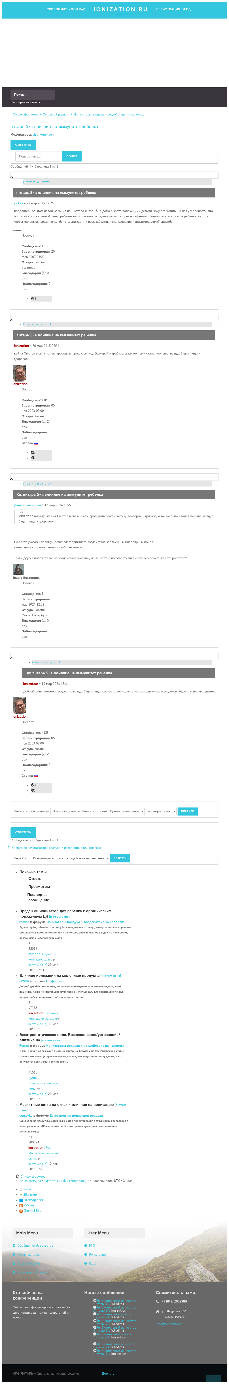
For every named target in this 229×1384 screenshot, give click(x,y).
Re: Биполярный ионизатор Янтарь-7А (114, 1302)
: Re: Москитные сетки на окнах (43, 1153)
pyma (32, 1078)
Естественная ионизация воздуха (76, 1116)
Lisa (35, 134)
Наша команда (30, 1181)
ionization (35, 1013)
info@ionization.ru (169, 1324)
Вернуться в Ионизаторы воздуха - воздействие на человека (56, 848)
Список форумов (25, 114)
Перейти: (20, 858)
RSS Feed (29, 1205)
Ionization (21, 346)
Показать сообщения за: (32, 811)
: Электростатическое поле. (43, 1083)
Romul (24, 1046)
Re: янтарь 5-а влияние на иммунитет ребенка (59, 494)
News (27, 1189)
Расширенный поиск (25, 102)
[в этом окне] (59, 916)
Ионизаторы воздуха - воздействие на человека (109, 114)
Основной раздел (55, 114)
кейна (18, 203)
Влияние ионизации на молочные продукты (59, 975)
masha (24, 922)
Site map (30, 1195)
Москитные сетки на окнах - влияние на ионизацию (66, 1105)
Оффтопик (54, 981)
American (47, 134)
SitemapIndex (33, 1200)
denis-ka (25, 1116)
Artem (24, 981)
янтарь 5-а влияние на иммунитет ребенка (54, 126)
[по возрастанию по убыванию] (172, 811)
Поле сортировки (95, 811)
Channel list (32, 1211)
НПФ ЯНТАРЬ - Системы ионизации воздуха (46, 1374)
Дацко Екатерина (27, 505)
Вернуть (108, 1374)
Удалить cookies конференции (66, 1181)
